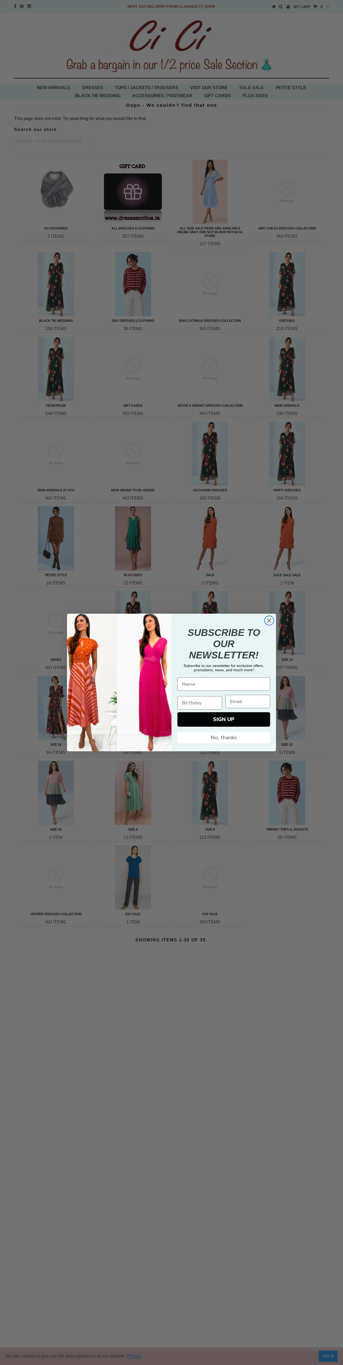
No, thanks (224, 737)
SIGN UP (223, 719)
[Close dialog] (269, 620)
